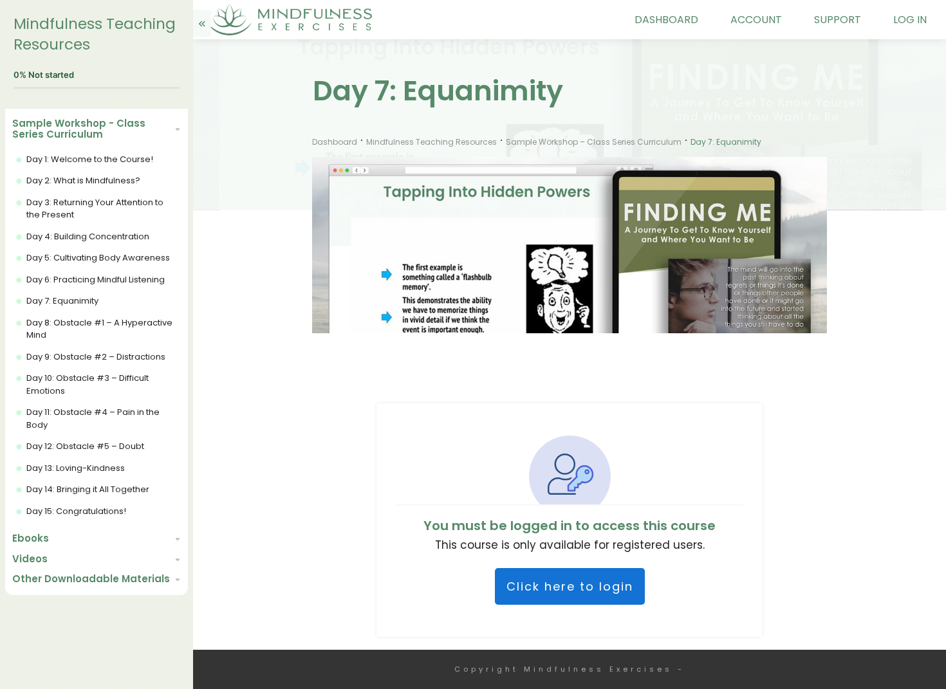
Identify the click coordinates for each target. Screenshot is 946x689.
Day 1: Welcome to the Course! (89, 159)
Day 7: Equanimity (62, 301)
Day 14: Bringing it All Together (87, 489)
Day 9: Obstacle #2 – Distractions (95, 357)
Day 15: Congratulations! (76, 511)
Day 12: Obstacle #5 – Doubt (85, 446)
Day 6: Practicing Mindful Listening (95, 279)
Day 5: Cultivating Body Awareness (98, 258)
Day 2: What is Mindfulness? (83, 180)
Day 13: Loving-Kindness (75, 468)
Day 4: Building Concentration (87, 236)
